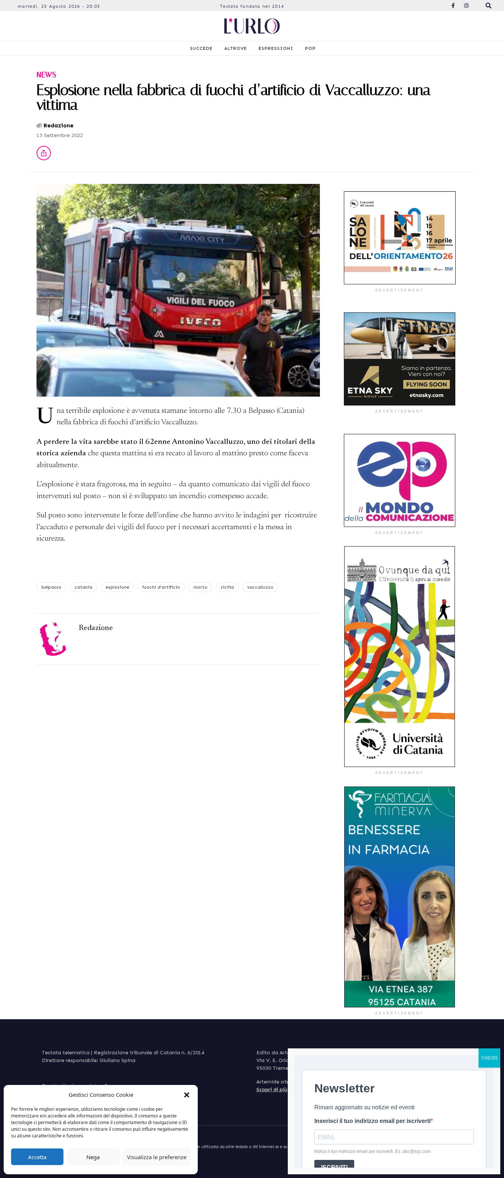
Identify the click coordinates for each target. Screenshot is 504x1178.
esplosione (117, 587)
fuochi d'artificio (161, 587)
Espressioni (276, 48)
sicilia (227, 587)
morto (200, 587)
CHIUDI (489, 1058)
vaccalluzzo (260, 587)
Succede (201, 48)
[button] (186, 1094)
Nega (93, 1157)
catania (83, 587)
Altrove (235, 48)
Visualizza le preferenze (156, 1157)
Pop (310, 48)
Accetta (37, 1157)
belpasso (51, 587)
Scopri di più (271, 1089)
